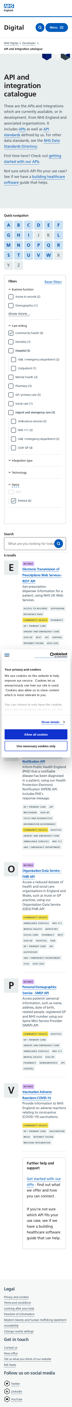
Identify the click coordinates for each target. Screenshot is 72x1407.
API (47, 637)
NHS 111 (57, 841)
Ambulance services (36, 841)
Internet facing (34, 643)
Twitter (15, 1384)
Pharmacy (57, 620)
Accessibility (11, 1325)
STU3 (26, 963)
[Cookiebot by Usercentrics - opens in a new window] (50, 655)
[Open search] (40, 27)
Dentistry (51, 929)
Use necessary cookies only (36, 746)
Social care (31, 935)
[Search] (58, 543)
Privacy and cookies (16, 1297)
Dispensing (57, 608)
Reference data (33, 614)
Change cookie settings (18, 1332)
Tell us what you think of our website (27, 1359)
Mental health (33, 929)
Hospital (56, 830)
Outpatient (31, 952)
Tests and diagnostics (38, 818)
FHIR (52, 940)
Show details (50, 722)
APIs (22, 129)
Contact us (10, 1347)
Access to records (35, 608)
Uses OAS (52, 643)
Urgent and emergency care (41, 631)
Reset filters (53, 282)
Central (57, 637)
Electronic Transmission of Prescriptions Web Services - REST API (42, 575)
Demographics (49, 1063)
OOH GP (28, 637)
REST (39, 637)
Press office (11, 1354)
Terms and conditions (17, 1302)
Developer (28, 43)
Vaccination (57, 1131)
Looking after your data (19, 1308)
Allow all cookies (36, 734)
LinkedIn (16, 1391)
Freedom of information (19, 1314)
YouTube (16, 1399)
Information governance (40, 824)
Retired (28, 563)
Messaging (30, 812)
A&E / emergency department (42, 847)
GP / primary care (35, 626)
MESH (27, 1137)
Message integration (37, 1142)
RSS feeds (10, 1365)
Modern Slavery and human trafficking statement (35, 1320)
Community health (35, 620)
